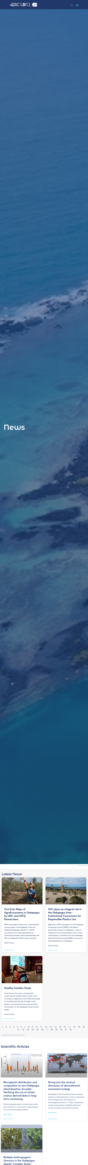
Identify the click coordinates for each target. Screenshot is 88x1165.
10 (36, 1027)
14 (55, 1027)
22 (23, 1029)
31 (66, 1029)
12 (46, 1027)
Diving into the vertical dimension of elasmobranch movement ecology (64, 1085)
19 (79, 1027)
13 (51, 1027)
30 (61, 1029)
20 (84, 1027)
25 (37, 1029)
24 (33, 1029)
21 (19, 1029)
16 (65, 1027)
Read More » (9, 943)
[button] (77, 5)
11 (41, 1027)
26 (42, 1029)
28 (52, 1029)
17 (69, 1027)
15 (60, 1027)
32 (71, 1029)
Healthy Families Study (17, 988)
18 (74, 1027)
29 (56, 1029)
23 (28, 1029)
